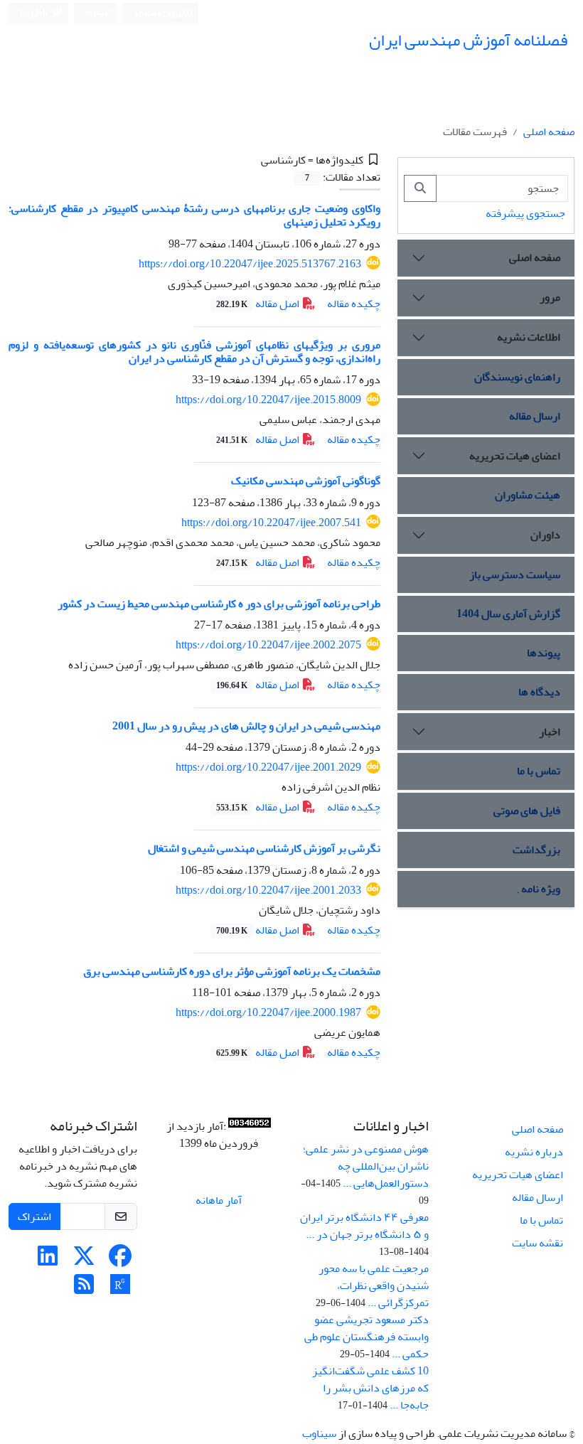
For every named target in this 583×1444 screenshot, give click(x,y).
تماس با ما (538, 770)
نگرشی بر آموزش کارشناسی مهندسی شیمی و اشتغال (264, 848)
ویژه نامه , (539, 888)
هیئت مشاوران (527, 495)
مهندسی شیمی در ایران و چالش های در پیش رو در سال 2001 (246, 726)
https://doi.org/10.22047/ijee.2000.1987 (268, 1012)
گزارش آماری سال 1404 (508, 613)
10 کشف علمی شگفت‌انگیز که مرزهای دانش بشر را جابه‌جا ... (370, 1388)
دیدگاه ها (539, 691)
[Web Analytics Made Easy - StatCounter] (249, 1126)
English (34, 13)
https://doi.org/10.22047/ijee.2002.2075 (268, 645)
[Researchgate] (120, 1289)
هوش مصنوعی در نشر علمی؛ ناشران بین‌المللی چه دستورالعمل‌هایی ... (366, 1166)
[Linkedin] (48, 1260)
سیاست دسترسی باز (514, 574)
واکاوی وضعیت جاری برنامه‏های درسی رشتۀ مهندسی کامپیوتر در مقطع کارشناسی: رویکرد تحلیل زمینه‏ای (194, 215)
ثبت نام (98, 12)
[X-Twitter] (84, 1260)
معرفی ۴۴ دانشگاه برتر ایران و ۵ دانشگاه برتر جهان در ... (364, 1226)
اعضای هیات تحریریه (514, 455)
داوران (545, 534)
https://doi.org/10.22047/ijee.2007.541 (271, 522)
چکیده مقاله (353, 303)
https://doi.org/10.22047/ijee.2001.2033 (268, 890)
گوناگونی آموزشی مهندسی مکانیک (305, 480)
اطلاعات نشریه (528, 337)
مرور (550, 297)
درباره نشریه (534, 1151)
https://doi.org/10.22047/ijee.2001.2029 (268, 767)
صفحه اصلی (548, 131)
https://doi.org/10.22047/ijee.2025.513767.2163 (250, 263)
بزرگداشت (536, 849)
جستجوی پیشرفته (525, 213)
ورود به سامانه (158, 13)
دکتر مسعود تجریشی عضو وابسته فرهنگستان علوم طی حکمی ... (366, 1336)
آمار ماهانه (219, 1200)
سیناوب (319, 1433)
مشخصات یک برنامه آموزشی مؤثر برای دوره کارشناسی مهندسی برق (231, 971)
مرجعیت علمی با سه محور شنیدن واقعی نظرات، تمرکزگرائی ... (374, 1285)
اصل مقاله (258, 303)
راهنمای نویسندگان (517, 376)
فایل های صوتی (526, 810)
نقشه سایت (537, 1242)
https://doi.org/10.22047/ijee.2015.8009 (268, 399)
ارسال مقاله (534, 416)
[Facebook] (120, 1260)
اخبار (549, 731)
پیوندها (543, 652)
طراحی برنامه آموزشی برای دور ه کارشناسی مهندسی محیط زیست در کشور (219, 603)
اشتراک (34, 1216)
